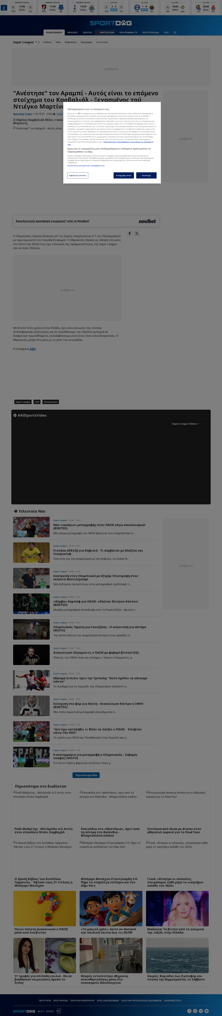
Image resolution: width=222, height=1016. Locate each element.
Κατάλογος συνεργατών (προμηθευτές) (86, 165)
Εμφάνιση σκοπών (78, 175)
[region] (112, 143)
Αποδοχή (146, 175)
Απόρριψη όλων (123, 175)
